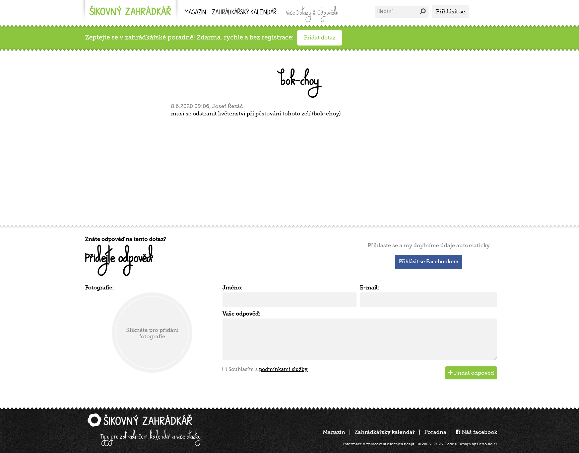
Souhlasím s (268, 369)
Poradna (435, 432)
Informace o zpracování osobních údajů (378, 444)
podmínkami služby (283, 369)
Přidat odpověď (473, 373)
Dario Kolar (487, 444)
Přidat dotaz (319, 37)
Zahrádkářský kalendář (385, 432)
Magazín (195, 12)
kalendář (244, 12)
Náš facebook (478, 432)
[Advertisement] (286, 170)
